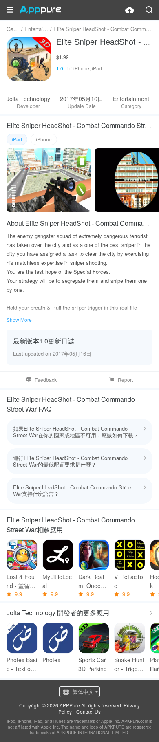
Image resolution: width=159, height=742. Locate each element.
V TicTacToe (128, 581)
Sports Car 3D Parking (92, 664)
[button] (10, 10)
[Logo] (40, 10)
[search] (149, 10)
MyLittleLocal (57, 581)
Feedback (46, 379)
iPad (17, 139)
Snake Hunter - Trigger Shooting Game (129, 664)
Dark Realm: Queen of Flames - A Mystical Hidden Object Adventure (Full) (93, 581)
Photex (51, 660)
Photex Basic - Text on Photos (22, 664)
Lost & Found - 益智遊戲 (21, 581)
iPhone (44, 139)
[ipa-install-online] (129, 10)
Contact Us (88, 711)
